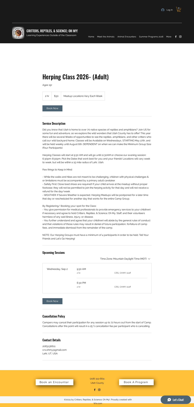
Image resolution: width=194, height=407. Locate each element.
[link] (52, 108)
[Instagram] (180, 36)
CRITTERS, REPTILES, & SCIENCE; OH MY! (52, 30)
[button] (179, 9)
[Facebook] (175, 36)
